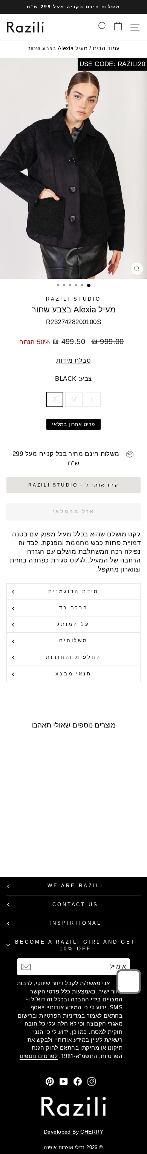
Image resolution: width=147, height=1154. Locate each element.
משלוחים (73, 640)
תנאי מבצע (73, 674)
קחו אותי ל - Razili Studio (73, 485)
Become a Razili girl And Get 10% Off (75, 945)
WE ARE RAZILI (75, 885)
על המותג (73, 624)
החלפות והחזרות (73, 657)
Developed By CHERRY (73, 1132)
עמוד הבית (106, 48)
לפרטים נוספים (39, 1056)
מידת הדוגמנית (73, 591)
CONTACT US (75, 904)
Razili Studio (73, 299)
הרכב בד (73, 607)
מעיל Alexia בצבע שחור (58, 48)
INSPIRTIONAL (75, 923)
